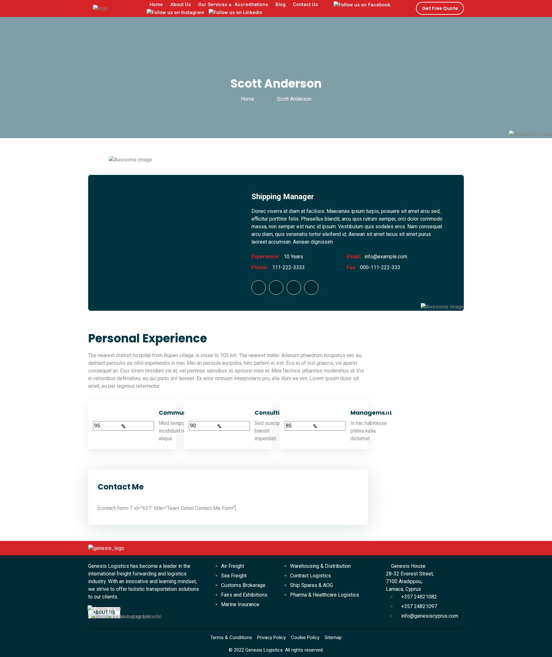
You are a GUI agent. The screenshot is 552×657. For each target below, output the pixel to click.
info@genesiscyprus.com (429, 616)
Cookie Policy (305, 637)
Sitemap (333, 637)
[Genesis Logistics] (100, 8)
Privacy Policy (271, 637)
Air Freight (232, 566)
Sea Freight (234, 576)
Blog (280, 4)
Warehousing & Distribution (320, 566)
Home (249, 99)
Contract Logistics (310, 576)
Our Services (212, 4)
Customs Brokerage (243, 585)
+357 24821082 (418, 597)
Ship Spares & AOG (311, 585)
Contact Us (305, 4)
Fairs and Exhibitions (244, 595)
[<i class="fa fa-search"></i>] (327, 9)
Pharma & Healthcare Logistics (324, 595)
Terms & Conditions (231, 637)
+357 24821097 (418, 606)
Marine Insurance (240, 604)
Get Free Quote (440, 8)
